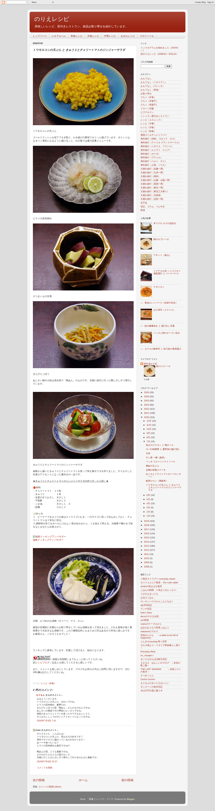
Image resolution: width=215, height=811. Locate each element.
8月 (149, 437)
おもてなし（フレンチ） (153, 86)
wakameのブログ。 (150, 631)
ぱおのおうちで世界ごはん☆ (155, 628)
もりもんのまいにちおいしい (155, 683)
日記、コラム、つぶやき (153, 206)
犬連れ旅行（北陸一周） (153, 199)
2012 (147, 550)
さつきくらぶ (147, 675)
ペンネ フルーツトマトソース (160, 461)
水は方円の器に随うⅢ (152, 690)
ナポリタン (158, 287)
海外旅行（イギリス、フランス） (157, 146)
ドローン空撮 (147, 108)
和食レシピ (76, 36)
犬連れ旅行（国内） (150, 176)
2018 (147, 525)
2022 (147, 409)
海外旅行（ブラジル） (152, 157)
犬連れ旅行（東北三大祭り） (155, 191)
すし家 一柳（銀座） (156, 457)
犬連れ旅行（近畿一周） (153, 169)
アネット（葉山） (162, 255)
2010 (147, 558)
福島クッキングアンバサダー (48, 540)
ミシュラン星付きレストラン (155, 116)
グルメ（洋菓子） (149, 101)
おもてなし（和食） (150, 90)
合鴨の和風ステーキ (156, 470)
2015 (147, 537)
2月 (149, 512)
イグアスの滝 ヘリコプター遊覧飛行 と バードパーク (167, 272)
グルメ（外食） (148, 97)
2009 (147, 562)
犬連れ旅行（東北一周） (153, 188)
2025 (147, 396)
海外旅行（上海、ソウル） (154, 165)
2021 (147, 413)
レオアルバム (59, 36)
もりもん (40, 695)
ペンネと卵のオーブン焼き (166, 333)
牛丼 (148, 453)
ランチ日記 (146, 609)
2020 (147, 417)
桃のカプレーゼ (161, 239)
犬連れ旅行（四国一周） (153, 184)
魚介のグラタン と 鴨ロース (160, 445)
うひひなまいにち (149, 594)
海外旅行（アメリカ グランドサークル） (161, 142)
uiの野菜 (145, 620)
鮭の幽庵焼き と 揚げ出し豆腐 (160, 326)
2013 (147, 546)
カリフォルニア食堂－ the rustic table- (160, 582)
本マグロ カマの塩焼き (164, 223)
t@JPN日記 (146, 605)
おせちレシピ (128, 36)
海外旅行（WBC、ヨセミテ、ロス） (158, 139)
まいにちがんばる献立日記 (154, 659)
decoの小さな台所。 (151, 616)
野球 (143, 210)
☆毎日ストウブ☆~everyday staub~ (158, 579)
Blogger (130, 799)
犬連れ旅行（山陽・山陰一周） (156, 180)
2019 (147, 521)
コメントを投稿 (44, 767)
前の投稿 (127, 780)
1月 (149, 516)
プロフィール (147, 36)
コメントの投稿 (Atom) (49, 787)
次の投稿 (39, 780)
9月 (149, 433)
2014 (147, 542)
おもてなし (146, 78)
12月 (149, 421)
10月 (149, 429)
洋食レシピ (93, 36)
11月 (149, 425)
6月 (149, 495)
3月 (149, 507)
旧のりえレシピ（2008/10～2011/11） (159, 54)
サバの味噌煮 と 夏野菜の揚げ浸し (163, 449)
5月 (149, 499)
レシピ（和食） (48, 683)
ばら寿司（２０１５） (164, 310)
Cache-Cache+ (148, 679)
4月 (149, 503)
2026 (147, 392)
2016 (147, 533)
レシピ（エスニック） (152, 120)
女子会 (144, 203)
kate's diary (146, 612)
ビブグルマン (147, 112)
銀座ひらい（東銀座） (157, 481)
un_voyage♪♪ (147, 655)
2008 (147, 567)
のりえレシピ (51, 19)
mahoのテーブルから (151, 624)
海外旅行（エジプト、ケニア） (156, 150)
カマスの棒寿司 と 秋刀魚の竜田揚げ (163, 349)
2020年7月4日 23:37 (47, 761)
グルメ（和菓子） (149, 105)
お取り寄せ (146, 93)
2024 (147, 400)
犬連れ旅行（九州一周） (153, 172)
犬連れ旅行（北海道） (152, 195)
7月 (149, 441)
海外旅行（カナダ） (150, 154)
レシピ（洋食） (148, 127)
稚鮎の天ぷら (152, 466)
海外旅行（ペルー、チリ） (154, 161)
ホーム (83, 780)
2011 (146, 554)
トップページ (40, 36)
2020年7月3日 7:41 (46, 720)
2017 (147, 529)
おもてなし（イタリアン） (154, 82)
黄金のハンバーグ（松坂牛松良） (161, 303)
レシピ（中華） (148, 124)
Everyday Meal (148, 651)
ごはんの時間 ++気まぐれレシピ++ (158, 590)
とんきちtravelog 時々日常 (154, 641)
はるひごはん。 (148, 597)
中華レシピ (110, 36)
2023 (147, 405)
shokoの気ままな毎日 (151, 586)
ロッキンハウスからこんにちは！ (157, 601)
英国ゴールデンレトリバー (154, 135)
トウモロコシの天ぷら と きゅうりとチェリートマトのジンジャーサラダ (163, 487)
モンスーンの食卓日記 (152, 687)
